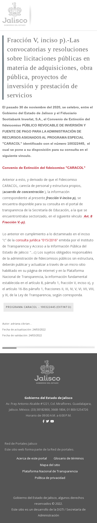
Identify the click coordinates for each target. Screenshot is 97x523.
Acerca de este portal (31, 458)
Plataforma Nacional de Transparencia (50, 471)
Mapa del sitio (50, 465)
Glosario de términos (69, 458)
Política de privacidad (50, 478)
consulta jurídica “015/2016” (37, 240)
